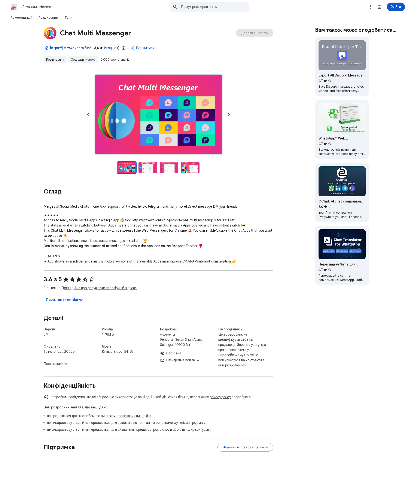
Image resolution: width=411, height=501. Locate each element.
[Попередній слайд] (88, 114)
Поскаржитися (55, 364)
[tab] (21, 17)
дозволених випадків (133, 416)
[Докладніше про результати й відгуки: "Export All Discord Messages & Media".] (329, 81)
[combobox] (215, 6)
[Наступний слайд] (229, 114)
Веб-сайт (173, 353)
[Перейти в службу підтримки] (245, 447)
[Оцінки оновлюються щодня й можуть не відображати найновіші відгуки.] (123, 48)
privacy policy (220, 397)
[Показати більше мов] (131, 351)
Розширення (55, 60)
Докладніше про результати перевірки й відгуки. (99, 288)
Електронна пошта (180, 360)
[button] (379, 7)
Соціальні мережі (83, 60)
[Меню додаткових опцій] (370, 7)
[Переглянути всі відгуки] (65, 299)
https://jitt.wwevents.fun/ (70, 48)
